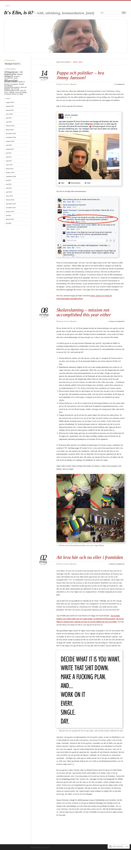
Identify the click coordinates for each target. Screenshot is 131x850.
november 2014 (11, 207)
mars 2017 (9, 164)
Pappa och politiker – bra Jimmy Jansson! (80, 75)
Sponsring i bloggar (21, 92)
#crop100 (17, 76)
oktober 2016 (10, 172)
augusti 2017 (10, 149)
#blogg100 (8, 76)
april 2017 (9, 161)
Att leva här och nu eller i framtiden (90, 557)
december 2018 (11, 133)
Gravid (21, 84)
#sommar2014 (8, 78)
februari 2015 (10, 200)
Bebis (16, 78)
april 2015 (9, 192)
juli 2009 (8, 223)
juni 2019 (9, 118)
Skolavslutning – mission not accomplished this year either (84, 312)
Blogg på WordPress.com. (40, 847)
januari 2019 (10, 129)
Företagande (14, 84)
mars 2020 (9, 114)
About (7, 5)
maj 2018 (9, 145)
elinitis (66, 84)
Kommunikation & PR (11, 90)
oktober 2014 (10, 211)
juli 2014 (8, 215)
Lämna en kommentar (117, 321)
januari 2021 (10, 110)
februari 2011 (10, 219)
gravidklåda (8, 86)
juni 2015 (9, 184)
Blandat (74, 84)
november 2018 (11, 137)
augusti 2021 (10, 106)
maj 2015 (9, 188)
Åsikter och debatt (17, 94)
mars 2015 (9, 196)
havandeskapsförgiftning (12, 87)
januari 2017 (10, 168)
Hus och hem (15, 89)
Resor (6, 92)
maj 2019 (9, 122)
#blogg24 (20, 74)
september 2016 (11, 176)
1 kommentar (119, 84)
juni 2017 (9, 153)
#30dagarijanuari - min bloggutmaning (13, 73)
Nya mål (23, 90)
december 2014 (11, 204)
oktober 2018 (10, 141)
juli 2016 (8, 180)
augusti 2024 (10, 102)
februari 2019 (10, 125)
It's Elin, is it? (19, 12)
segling (11, 92)
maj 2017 (9, 157)
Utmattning (7, 94)
